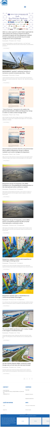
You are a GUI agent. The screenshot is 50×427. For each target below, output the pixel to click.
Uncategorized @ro (21, 225)
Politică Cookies (28, 409)
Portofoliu (4, 414)
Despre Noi (5, 409)
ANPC (26, 414)
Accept (23, 421)
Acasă (4, 405)
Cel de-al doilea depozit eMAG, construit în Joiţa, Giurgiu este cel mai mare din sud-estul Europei (16, 364)
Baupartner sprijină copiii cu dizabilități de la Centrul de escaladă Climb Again (15, 296)
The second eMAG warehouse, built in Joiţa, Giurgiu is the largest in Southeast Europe (17, 329)
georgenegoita (6, 40)
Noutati (19, 40)
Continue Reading (6, 48)
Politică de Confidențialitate (30, 405)
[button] (25, 6)
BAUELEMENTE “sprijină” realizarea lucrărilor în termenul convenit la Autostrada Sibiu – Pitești (16, 72)
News (18, 114)
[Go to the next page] (32, 379)
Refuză (35, 421)
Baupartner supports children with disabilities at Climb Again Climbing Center (16, 260)
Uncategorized (20, 189)
